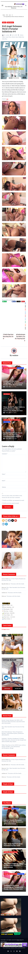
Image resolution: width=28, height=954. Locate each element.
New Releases (10, 22)
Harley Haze (15, 37)
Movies (4, 22)
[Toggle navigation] (2, 5)
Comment (4, 453)
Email (3, 480)
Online (6, 629)
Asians (9, 830)
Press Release (7, 422)
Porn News (6, 852)
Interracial (6, 420)
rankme (7, 35)
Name (4, 474)
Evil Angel (6, 368)
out (7, 99)
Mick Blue (5, 39)
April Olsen (8, 37)
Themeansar (4, 941)
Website (4, 487)
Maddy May (21, 37)
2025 (5, 830)
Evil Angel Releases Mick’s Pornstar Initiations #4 (12, 29)
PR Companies (7, 808)
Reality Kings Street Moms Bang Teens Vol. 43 (8, 336)
